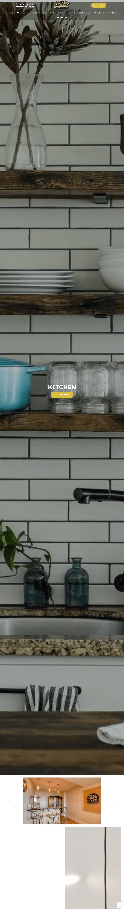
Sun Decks (100, 13)
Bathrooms (65, 13)
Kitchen (53, 13)
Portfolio (112, 13)
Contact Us (62, 17)
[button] (8, 800)
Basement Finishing (82, 13)
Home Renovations (37, 13)
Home (10, 13)
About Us (21, 13)
